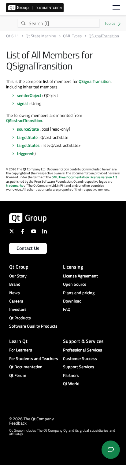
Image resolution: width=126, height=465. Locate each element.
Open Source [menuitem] (74, 284)
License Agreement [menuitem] (80, 276)
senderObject (29, 95)
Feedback (18, 422)
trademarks (14, 185)
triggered (25, 153)
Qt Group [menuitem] (18, 266)
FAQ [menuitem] (66, 309)
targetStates (28, 145)
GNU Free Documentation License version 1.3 (84, 177)
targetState (27, 137)
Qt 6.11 (12, 36)
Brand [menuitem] (14, 284)
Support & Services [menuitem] (83, 341)
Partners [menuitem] (71, 375)
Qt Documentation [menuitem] (26, 366)
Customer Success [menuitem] (80, 358)
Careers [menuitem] (16, 301)
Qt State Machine (41, 36)
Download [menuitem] (72, 301)
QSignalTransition (95, 81)
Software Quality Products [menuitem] (33, 326)
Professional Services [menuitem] (82, 350)
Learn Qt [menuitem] (18, 341)
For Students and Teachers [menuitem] (33, 358)
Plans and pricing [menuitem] (78, 292)
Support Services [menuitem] (78, 366)
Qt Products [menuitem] (20, 317)
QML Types (72, 36)
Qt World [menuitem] (71, 383)
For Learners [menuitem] (20, 350)
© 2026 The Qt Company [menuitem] (31, 418)
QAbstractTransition (24, 120)
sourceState (28, 129)
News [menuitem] (14, 292)
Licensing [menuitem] (73, 266)
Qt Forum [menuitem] (17, 375)
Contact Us (28, 248)
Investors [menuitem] (18, 309)
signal (22, 103)
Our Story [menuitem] (18, 276)
